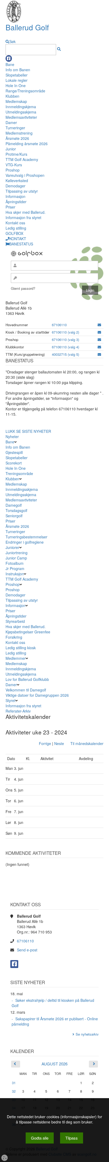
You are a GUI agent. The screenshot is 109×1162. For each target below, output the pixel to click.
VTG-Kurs (14, 164)
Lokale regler (17, 80)
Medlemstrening (19, 133)
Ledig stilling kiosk (21, 647)
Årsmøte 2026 (17, 138)
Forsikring (14, 637)
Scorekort (14, 463)
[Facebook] (9, 58)
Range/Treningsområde (25, 90)
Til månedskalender (86, 743)
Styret (10, 700)
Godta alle (39, 1138)
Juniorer (12, 547)
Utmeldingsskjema (21, 112)
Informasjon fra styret (23, 217)
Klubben (12, 96)
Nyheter (12, 436)
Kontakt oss (15, 222)
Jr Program (15, 568)
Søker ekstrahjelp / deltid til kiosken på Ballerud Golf (53, 1003)
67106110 (59, 324)
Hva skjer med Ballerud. (26, 212)
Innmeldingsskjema (22, 489)
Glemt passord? (23, 288)
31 (14, 1082)
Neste (59, 743)
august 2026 (54, 1063)
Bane (10, 64)
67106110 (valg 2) (65, 332)
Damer (11, 122)
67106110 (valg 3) (65, 339)
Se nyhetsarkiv (87, 1034)
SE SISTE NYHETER (33, 431)
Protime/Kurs (16, 154)
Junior (11, 148)
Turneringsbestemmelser (26, 536)
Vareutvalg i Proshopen (25, 175)
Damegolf (14, 505)
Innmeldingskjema (21, 106)
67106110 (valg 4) (65, 346)
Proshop (13, 170)
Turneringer (15, 127)
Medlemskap (16, 101)
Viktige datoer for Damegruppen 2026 (37, 695)
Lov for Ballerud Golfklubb (27, 679)
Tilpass (71, 1138)
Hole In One (16, 85)
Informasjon (15, 196)
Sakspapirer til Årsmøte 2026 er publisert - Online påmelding (55, 1021)
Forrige (45, 743)
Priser (10, 207)
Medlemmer (16, 658)
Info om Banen (18, 69)
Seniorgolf (14, 515)
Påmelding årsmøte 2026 (27, 143)
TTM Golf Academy (22, 159)
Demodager (15, 185)
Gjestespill (14, 452)
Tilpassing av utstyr (22, 191)
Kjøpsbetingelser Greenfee (28, 631)
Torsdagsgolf (16, 510)
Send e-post (27, 949)
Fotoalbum (15, 563)
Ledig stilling (16, 228)
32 (14, 1091)
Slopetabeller (17, 75)
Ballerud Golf (27, 27)
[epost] (99, 324)
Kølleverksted (17, 180)
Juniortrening (17, 552)
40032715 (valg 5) (65, 354)
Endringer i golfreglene (25, 542)
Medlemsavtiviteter (21, 117)
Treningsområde (19, 473)
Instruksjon (15, 573)
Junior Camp (16, 558)
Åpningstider (16, 201)
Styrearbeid (15, 621)
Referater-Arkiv (18, 711)
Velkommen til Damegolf (26, 690)
